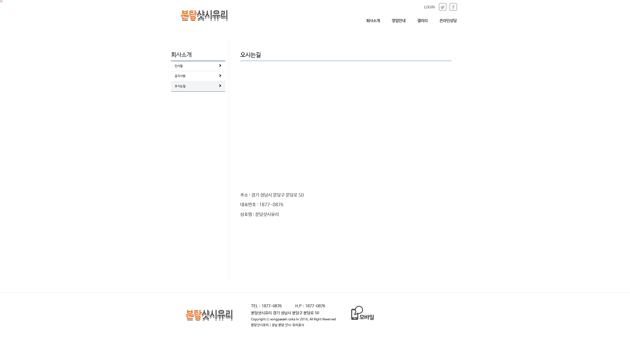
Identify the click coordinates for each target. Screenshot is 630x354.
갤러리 (422, 20)
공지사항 (180, 76)
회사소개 (373, 20)
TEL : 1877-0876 (266, 306)
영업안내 (399, 20)
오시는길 (180, 86)
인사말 (179, 66)
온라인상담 (448, 20)
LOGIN (429, 7)
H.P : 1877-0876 (310, 306)
